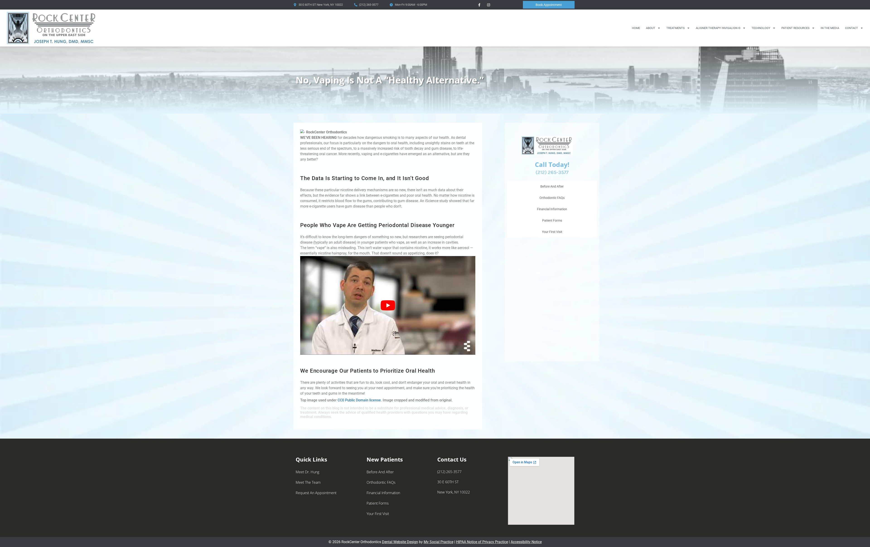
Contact (851, 28)
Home (636, 28)
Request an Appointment (316, 492)
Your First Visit (552, 232)
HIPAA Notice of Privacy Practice (482, 542)
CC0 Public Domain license (359, 400)
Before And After (552, 186)
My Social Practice (438, 542)
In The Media (830, 28)
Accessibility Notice (526, 542)
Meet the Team (308, 482)
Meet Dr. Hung (307, 471)
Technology (761, 28)
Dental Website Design (400, 542)
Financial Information (552, 209)
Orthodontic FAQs (552, 198)
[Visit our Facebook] (479, 4)
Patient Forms (552, 220)
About (650, 28)
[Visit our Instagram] (488, 4)
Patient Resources (795, 28)
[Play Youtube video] (387, 305)
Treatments (675, 28)
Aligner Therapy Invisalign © (718, 28)
